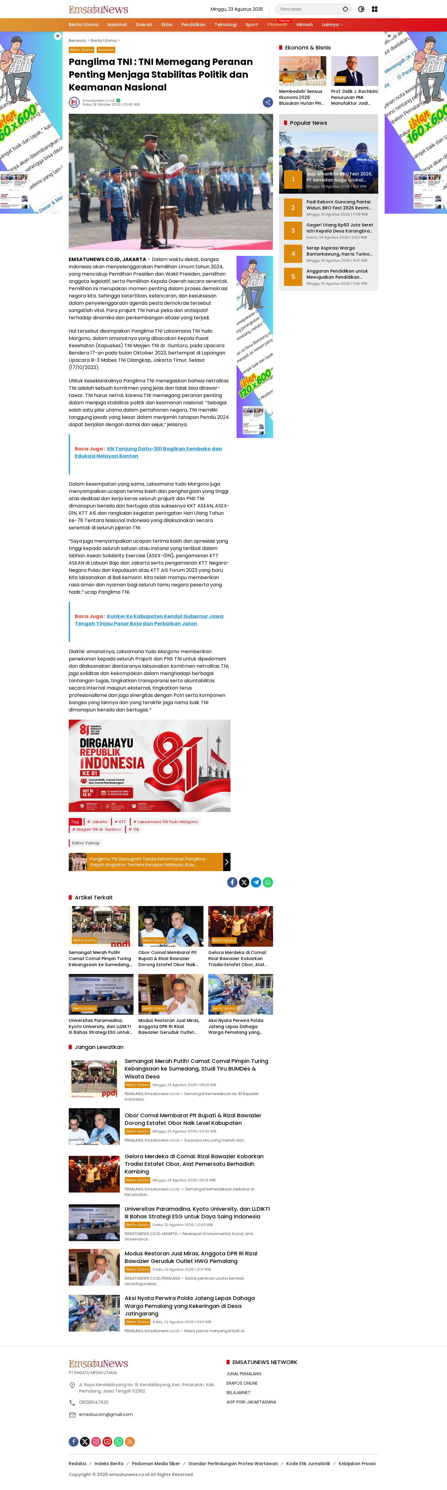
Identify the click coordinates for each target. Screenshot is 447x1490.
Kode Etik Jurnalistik (308, 1464)
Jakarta (99, 822)
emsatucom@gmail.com (106, 1414)
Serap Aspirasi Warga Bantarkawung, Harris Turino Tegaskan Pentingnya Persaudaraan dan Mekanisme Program (338, 251)
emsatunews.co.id (98, 100)
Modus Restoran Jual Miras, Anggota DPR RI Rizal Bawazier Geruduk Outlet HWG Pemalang (168, 1027)
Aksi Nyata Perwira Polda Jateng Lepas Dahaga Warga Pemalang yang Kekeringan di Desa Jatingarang (235, 1027)
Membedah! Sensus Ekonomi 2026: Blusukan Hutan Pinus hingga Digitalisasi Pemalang (302, 98)
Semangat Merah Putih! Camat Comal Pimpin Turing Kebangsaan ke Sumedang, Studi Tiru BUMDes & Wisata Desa (100, 959)
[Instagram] (96, 1442)
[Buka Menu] (374, 9)
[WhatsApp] (268, 882)
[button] (345, 9)
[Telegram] (256, 882)
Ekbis (288, 79)
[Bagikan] (268, 102)
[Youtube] (107, 1442)
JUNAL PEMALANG (244, 1374)
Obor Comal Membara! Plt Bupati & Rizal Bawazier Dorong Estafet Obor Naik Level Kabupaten (167, 959)
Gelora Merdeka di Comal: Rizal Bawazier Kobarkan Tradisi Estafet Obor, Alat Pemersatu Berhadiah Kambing (237, 959)
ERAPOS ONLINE (242, 1383)
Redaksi (77, 1464)
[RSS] (130, 1442)
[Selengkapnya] (144, 1363)
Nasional (106, 49)
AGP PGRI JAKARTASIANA (251, 1402)
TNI (136, 829)
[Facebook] (232, 882)
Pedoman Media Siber (156, 1464)
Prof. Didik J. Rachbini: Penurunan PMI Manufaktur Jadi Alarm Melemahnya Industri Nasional (354, 98)
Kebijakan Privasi (357, 1464)
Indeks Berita (109, 1464)
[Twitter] (244, 882)
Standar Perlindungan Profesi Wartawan (233, 1464)
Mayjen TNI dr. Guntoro (99, 829)
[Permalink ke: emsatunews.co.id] (76, 102)
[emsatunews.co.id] (99, 9)
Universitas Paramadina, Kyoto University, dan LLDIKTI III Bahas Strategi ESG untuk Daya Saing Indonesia (100, 1027)
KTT (122, 822)
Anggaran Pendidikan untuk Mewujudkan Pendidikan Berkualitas (337, 274)
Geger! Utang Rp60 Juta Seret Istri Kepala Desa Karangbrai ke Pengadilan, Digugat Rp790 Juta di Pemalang (340, 228)
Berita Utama (81, 49)
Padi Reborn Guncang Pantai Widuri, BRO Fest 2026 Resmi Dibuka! (338, 205)
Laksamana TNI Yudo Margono (168, 822)
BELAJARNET (239, 1393)
